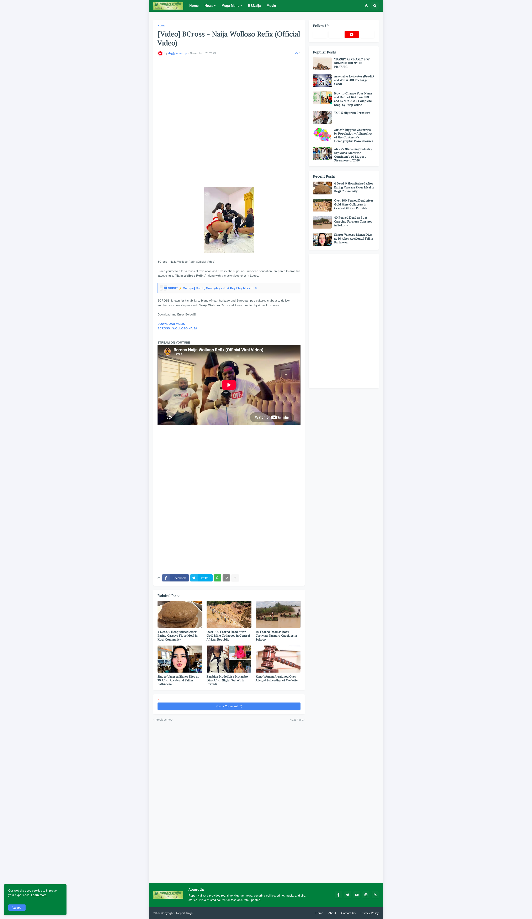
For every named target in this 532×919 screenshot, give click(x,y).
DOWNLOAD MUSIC (171, 323)
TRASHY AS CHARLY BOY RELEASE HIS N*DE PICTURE (352, 63)
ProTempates (202, 913)
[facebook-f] (338, 894)
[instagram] (365, 894)
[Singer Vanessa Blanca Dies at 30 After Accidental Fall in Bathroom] (180, 659)
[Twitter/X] (336, 34)
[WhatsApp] (217, 577)
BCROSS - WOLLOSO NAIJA (177, 328)
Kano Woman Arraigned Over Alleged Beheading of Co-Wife (277, 678)
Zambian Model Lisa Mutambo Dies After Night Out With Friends (227, 680)
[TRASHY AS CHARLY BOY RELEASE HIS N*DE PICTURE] (322, 63)
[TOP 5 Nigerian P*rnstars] (322, 117)
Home (161, 25)
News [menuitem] (208, 5)
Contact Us (348, 913)
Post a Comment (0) (229, 706)
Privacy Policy (370, 913)
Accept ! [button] (17, 907)
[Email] (226, 577)
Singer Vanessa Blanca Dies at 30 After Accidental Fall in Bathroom (178, 680)
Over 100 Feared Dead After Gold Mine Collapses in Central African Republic (228, 635)
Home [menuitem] (194, 5)
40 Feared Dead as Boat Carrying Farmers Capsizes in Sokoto (276, 635)
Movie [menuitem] (271, 5)
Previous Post (164, 719)
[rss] (375, 894)
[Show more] (235, 577)
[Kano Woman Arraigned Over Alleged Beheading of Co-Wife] (278, 659)
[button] (366, 6)
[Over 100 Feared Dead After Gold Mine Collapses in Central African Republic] (229, 614)
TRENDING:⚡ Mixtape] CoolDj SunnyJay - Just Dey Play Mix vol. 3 (209, 288)
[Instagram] (367, 34)
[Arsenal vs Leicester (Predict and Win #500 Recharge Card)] (322, 80)
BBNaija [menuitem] (254, 5)
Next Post (296, 719)
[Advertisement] (229, 121)
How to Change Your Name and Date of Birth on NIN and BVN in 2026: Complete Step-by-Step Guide (353, 99)
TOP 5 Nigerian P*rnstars (352, 113)
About (332, 913)
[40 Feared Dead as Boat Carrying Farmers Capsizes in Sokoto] (278, 614)
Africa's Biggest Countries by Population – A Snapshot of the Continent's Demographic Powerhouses (353, 135)
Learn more (39, 895)
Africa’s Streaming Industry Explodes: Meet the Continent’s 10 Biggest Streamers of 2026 (353, 154)
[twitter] (347, 894)
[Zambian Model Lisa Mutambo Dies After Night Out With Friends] (229, 659)
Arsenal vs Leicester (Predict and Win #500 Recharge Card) (354, 80)
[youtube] (352, 34)
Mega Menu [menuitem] (231, 5)
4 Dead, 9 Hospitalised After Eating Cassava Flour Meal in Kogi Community (177, 635)
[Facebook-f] (320, 34)
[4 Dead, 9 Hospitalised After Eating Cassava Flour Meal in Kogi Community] (180, 614)
